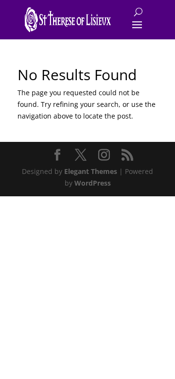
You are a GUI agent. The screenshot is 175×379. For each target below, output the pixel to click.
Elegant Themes (90, 171)
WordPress (92, 183)
